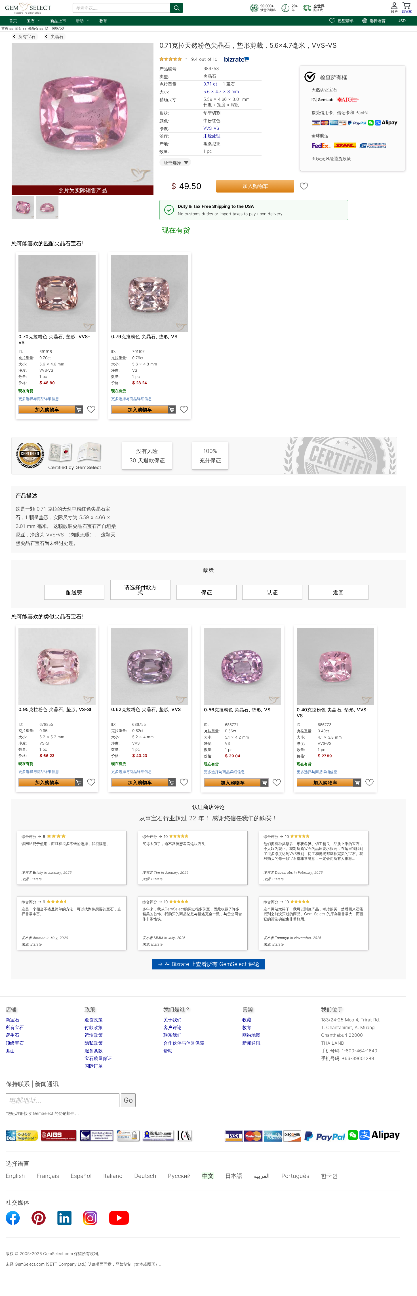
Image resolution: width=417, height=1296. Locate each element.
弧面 (10, 1050)
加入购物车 (255, 186)
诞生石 (12, 1035)
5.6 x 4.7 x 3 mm (221, 91)
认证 (272, 592)
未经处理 (211, 136)
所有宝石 (15, 1027)
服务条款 (94, 1050)
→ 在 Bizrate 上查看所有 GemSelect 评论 (209, 964)
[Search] (176, 8)
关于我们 (172, 1020)
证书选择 (172, 162)
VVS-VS (211, 128)
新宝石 (12, 1020)
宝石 (34, 20)
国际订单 (94, 1066)
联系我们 (172, 1035)
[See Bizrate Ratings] (237, 59)
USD (401, 20)
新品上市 (58, 20)
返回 (338, 592)
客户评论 (172, 1027)
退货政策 (94, 1020)
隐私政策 (94, 1043)
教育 (103, 20)
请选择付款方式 (140, 590)
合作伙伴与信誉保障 (183, 1043)
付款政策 (94, 1027)
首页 (13, 20)
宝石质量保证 (98, 1058)
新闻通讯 (251, 1043)
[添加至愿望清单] (304, 186)
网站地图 (251, 1035)
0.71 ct (211, 84)
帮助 (83, 20)
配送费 (74, 592)
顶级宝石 (15, 1043)
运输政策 (94, 1035)
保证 (206, 592)
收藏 (246, 1020)
